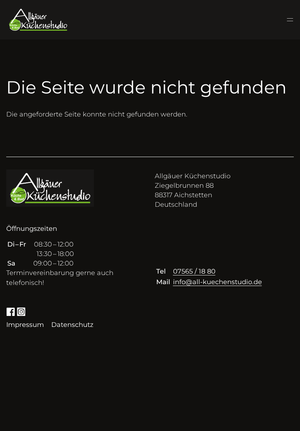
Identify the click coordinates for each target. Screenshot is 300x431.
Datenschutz (72, 325)
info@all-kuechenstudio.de (217, 282)
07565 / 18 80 (194, 271)
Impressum (25, 325)
